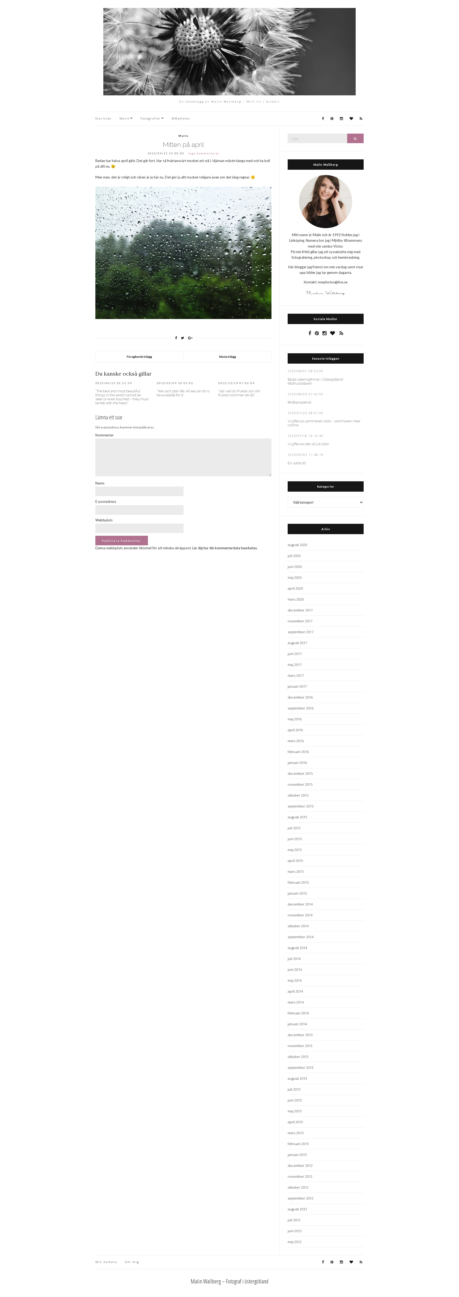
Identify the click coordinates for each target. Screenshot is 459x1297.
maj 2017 (294, 664)
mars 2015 (296, 871)
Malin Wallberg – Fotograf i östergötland (230, 1281)
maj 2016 (294, 719)
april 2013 (295, 1122)
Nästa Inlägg (227, 356)
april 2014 (295, 991)
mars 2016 (296, 740)
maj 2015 (294, 849)
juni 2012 (295, 1230)
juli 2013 (294, 1089)
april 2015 (295, 860)
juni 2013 (295, 1100)
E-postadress (105, 501)
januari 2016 (297, 762)
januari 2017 (297, 686)
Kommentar (104, 435)
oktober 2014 (298, 926)
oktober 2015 (298, 795)
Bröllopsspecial (299, 402)
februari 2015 (298, 882)
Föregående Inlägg (139, 356)
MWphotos (181, 118)
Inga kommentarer (203, 153)
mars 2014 (296, 1002)
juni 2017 (295, 653)
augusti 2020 (297, 544)
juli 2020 (294, 555)
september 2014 (300, 936)
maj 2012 (294, 1241)
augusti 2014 (297, 947)
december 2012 (300, 1165)
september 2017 (300, 632)
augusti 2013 (297, 1078)
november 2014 (300, 915)
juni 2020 (295, 566)
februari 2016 (298, 751)
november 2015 (300, 784)
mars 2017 (296, 675)
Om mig (132, 1262)
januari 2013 (297, 1154)
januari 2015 (297, 893)
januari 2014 (297, 1024)
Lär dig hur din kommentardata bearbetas (224, 548)
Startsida (103, 118)
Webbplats (104, 520)
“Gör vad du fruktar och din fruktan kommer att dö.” (239, 393)
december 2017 (300, 610)
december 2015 (300, 773)
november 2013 (300, 1045)
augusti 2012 (297, 1209)
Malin (125, 118)
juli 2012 (294, 1220)
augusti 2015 (297, 817)
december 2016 (300, 697)
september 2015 (300, 806)
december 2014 (300, 904)
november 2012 (300, 1176)
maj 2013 (294, 1111)
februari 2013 (298, 1143)
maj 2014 (294, 980)
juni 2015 (295, 838)
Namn (99, 483)
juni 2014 (295, 969)
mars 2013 (296, 1132)
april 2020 (295, 588)
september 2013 (300, 1067)
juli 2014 (294, 958)
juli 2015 (294, 828)
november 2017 (300, 621)
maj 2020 (294, 577)
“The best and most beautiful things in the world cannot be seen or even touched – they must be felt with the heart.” (121, 397)
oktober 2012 (298, 1187)
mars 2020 (296, 599)
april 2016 (295, 730)
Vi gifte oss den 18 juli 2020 (308, 444)
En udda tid (297, 463)
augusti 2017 (297, 642)
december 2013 (300, 1034)
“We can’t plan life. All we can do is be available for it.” (183, 393)
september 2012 (300, 1198)
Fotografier (151, 118)
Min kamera (106, 1262)
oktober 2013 (298, 1056)
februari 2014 (298, 1013)
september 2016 (300, 708)
